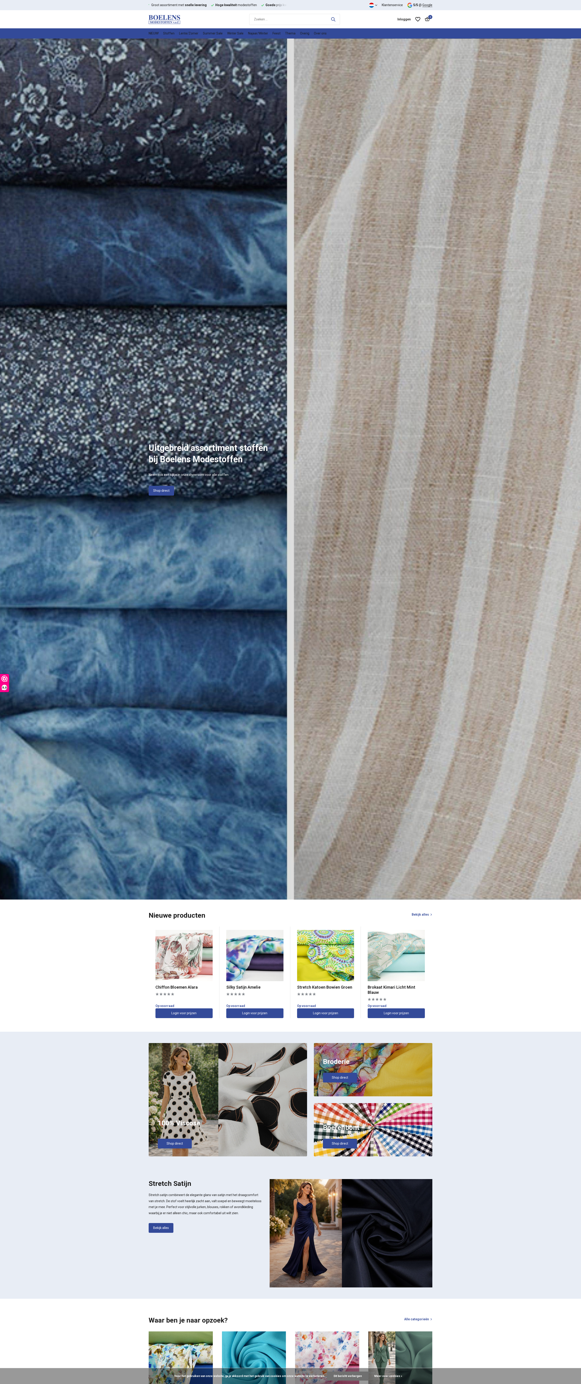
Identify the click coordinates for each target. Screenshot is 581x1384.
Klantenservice (392, 5)
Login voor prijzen (184, 1013)
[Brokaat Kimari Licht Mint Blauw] (396, 955)
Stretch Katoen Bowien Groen (324, 987)
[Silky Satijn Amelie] (254, 955)
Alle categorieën (416, 1319)
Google (427, 5)
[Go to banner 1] (228, 1099)
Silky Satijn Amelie (243, 987)
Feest (277, 33)
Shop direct (161, 490)
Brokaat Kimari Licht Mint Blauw (391, 990)
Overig (304, 33)
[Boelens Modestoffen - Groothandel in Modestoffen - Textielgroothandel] (171, 19)
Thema (290, 33)
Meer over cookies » (388, 1376)
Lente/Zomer (188, 33)
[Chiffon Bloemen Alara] (184, 955)
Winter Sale (235, 33)
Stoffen (169, 33)
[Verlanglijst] (417, 19)
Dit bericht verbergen (348, 1376)
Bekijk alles (420, 914)
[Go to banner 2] (373, 1069)
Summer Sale (213, 33)
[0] (426, 19)
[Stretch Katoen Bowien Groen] (325, 955)
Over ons (320, 33)
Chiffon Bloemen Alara (176, 987)
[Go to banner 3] (373, 1129)
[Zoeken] (333, 19)
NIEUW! (154, 33)
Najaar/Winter (258, 33)
